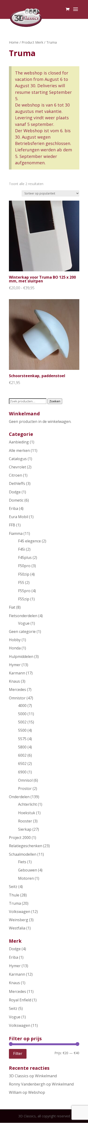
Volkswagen (19, 911)
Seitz (13, 886)
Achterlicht (27, 804)
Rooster (25, 821)
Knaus (14, 681)
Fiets (22, 861)
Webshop (36, 1092)
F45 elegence (29, 541)
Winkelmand (46, 1075)
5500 (22, 730)
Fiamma (16, 533)
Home (14, 42)
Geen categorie (22, 631)
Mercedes (17, 689)
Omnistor (17, 698)
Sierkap (24, 829)
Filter (17, 1053)
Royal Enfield (20, 1000)
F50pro (24, 565)
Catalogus (18, 458)
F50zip (23, 574)
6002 (22, 755)
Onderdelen (19, 796)
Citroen (15, 475)
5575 (22, 738)
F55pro (24, 590)
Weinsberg (18, 919)
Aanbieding (19, 442)
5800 (22, 747)
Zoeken (54, 401)
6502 (22, 763)
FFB (12, 525)
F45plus (25, 557)
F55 (21, 582)
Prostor (25, 788)
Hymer (15, 664)
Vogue (24, 623)
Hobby (15, 639)
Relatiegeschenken (25, 845)
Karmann (17, 673)
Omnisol (25, 780)
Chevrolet (17, 467)
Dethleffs (17, 483)
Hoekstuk (26, 812)
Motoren (26, 878)
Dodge (15, 492)
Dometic (16, 500)
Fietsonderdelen (23, 615)
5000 (22, 713)
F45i (21, 549)
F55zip (23, 599)
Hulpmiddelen (21, 656)
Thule (14, 895)
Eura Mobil (18, 516)
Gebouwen (27, 870)
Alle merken (19, 450)
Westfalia (17, 928)
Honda (15, 648)
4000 (22, 705)
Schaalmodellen (22, 854)
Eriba (13, 508)
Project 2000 (20, 837)
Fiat (12, 607)
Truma (15, 903)
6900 (22, 772)
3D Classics (18, 1075)
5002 (22, 722)
